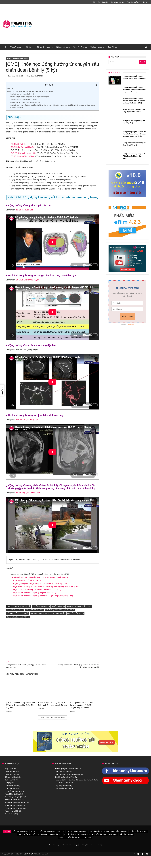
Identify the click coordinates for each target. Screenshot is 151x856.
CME (90, 606)
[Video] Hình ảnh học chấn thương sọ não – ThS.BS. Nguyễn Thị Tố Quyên (81, 705)
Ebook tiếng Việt (10, 774)
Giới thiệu (96, 2)
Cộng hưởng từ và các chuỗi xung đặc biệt (23, 99)
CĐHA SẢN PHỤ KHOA (119, 831)
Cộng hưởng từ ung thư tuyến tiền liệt (22, 94)
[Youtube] (138, 854)
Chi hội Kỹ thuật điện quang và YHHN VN (69, 774)
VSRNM (26, 617)
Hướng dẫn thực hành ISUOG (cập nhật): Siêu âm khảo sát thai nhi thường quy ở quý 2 (78, 664)
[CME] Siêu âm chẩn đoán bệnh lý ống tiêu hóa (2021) (33, 593)
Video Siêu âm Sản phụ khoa (15, 802)
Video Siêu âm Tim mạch (13, 805)
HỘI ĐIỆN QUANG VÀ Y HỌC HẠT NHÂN (59, 610)
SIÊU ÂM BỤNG (101, 834)
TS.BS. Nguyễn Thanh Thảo (22, 156)
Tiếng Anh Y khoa (11, 785)
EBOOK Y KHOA (87, 834)
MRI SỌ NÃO (60, 613)
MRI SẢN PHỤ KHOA (46, 613)
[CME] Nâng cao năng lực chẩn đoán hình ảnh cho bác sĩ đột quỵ (52, 703)
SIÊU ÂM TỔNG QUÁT (21, 831)
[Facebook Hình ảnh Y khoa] (125, 769)
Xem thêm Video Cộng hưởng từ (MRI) (22, 674)
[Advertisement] (106, 24)
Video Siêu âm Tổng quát (13, 808)
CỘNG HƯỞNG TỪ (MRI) (34, 610)
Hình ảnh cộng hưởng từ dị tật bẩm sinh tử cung (25, 102)
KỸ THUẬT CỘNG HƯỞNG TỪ (17, 613)
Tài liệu (7, 783)
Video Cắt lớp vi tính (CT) (13, 791)
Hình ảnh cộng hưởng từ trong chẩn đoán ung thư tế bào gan (29, 96)
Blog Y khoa (9, 769)
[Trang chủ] (5, 47)
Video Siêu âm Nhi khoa (13, 800)
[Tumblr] (142, 854)
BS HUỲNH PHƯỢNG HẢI (21, 606)
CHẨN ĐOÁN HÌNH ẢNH (138, 831)
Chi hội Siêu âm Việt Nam (63, 771)
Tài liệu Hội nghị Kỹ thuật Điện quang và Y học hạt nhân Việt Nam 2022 (41, 577)
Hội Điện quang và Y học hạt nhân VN (68, 769)
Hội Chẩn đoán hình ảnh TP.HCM (66, 777)
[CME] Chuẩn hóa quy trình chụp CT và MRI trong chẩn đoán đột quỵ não (20, 705)
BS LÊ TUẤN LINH (58, 606)
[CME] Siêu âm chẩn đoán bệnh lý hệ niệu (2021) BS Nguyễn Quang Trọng (42, 596)
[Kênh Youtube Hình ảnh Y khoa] (125, 778)
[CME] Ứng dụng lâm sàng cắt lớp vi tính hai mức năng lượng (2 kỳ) (39, 583)
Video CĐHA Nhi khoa (12, 794)
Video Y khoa (9, 814)
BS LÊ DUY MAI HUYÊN (41, 606)
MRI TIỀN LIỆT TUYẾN (75, 613)
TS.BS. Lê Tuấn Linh (19, 144)
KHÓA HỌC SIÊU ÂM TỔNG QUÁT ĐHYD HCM (47, 831)
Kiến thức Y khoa (11, 777)
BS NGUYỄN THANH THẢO (76, 606)
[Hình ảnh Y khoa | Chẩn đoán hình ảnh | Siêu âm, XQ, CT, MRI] (17, 20)
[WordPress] (147, 854)
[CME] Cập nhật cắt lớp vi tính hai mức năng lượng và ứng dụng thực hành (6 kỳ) (44, 587)
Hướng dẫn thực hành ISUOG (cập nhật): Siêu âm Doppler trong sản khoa (26, 664)
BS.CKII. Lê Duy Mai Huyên (22, 147)
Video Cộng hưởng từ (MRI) (17, 58)
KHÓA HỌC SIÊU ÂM (31, 834)
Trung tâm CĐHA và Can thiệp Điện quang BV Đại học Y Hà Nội (76, 780)
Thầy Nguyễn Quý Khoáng (64, 788)
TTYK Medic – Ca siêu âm (64, 783)
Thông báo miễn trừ (133, 2)
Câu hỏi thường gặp (117, 2)
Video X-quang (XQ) (11, 811)
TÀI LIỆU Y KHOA (126, 834)
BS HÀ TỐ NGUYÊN (71, 834)
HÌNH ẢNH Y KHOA (26, 854)
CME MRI (20, 610)
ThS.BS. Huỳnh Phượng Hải (23, 153)
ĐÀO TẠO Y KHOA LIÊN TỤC (51, 834)
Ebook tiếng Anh (10, 771)
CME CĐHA (11, 610)
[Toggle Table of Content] (95, 85)
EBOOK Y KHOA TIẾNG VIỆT (77, 831)
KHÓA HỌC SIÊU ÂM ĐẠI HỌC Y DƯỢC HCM (75, 837)
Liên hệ (145, 2)
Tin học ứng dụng (11, 788)
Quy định (105, 2)
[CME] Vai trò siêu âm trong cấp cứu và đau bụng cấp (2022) (36, 590)
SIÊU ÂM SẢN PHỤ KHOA (99, 831)
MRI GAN (33, 613)
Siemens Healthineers (14, 617)
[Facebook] (134, 854)
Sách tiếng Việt (10, 780)
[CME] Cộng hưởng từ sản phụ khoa (26, 580)
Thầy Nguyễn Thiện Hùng (63, 785)
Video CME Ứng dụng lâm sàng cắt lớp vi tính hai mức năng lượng (30, 91)
